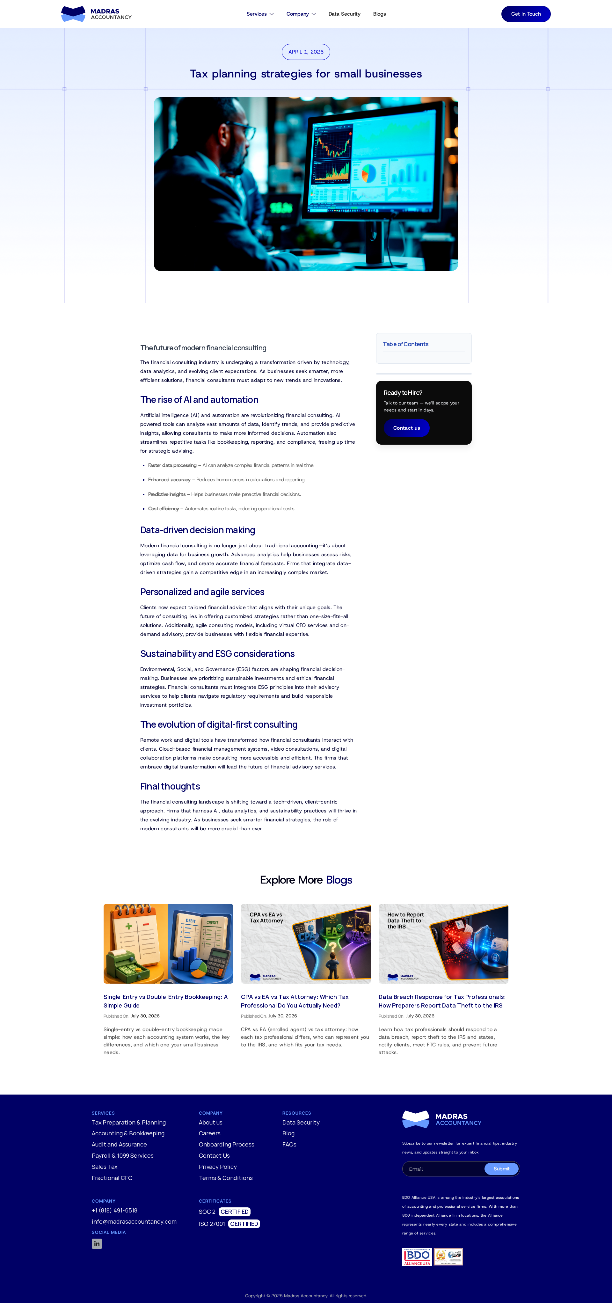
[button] (260, 14)
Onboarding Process (226, 1144)
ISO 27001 (212, 1224)
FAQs (289, 1144)
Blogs (379, 14)
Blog (288, 1133)
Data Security (345, 14)
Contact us (406, 428)
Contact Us (214, 1156)
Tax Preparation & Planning (129, 1122)
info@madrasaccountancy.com (134, 1222)
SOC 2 (207, 1212)
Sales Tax (104, 1167)
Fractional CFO (112, 1178)
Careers (210, 1133)
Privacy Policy (218, 1167)
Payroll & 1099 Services (123, 1156)
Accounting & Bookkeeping (128, 1133)
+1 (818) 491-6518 (114, 1210)
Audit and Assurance (119, 1144)
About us (210, 1122)
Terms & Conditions (226, 1178)
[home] (96, 14)
